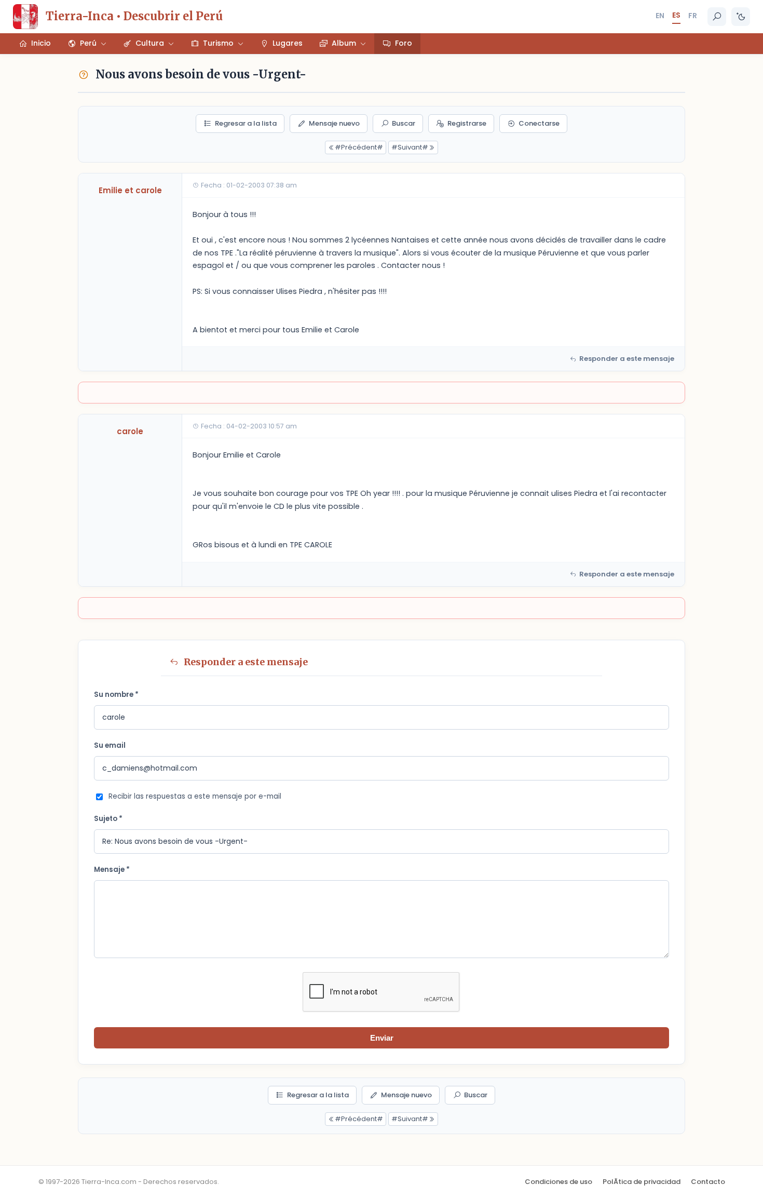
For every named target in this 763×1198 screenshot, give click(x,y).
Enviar (381, 1037)
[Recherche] (716, 16)
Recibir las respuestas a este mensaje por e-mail (194, 796)
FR (692, 15)
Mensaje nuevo (334, 123)
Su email (110, 745)
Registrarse (466, 123)
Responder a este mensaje (626, 359)
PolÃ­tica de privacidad (641, 1182)
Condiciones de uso (558, 1182)
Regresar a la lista (246, 123)
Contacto (708, 1182)
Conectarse (539, 123)
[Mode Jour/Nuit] (740, 16)
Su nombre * (116, 694)
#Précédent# (359, 147)
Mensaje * (112, 869)
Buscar (403, 123)
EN (660, 15)
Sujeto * (108, 819)
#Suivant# (409, 147)
